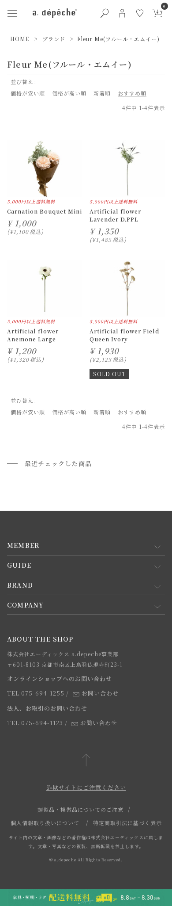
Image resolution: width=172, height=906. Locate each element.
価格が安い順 (28, 93)
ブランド (53, 38)
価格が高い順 (69, 93)
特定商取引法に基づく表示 (127, 822)
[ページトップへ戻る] (86, 760)
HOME (20, 38)
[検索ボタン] (104, 13)
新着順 (102, 93)
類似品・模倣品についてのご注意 (80, 809)
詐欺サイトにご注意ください (86, 787)
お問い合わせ (100, 693)
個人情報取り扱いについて (45, 822)
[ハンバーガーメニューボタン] (12, 13)
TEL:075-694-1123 (35, 723)
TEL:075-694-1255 (35, 693)
